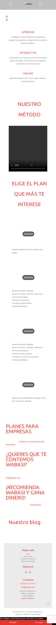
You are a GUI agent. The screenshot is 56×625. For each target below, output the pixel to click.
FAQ (28, 554)
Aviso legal (28, 556)
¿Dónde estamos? (28, 598)
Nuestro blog (25, 522)
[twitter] (30, 572)
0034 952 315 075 (28, 584)
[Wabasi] (28, 3)
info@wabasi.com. (13, 478)
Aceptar (13, 622)
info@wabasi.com (28, 587)
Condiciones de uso (28, 559)
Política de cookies (28, 561)
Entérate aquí (35, 505)
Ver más (39, 622)
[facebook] (26, 572)
